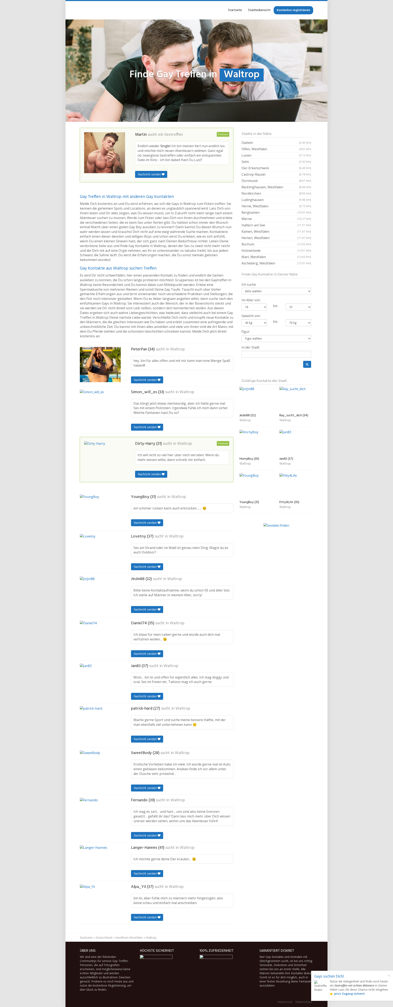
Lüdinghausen (276, 200)
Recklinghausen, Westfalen (276, 187)
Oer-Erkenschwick (276, 168)
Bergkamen (276, 212)
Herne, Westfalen (276, 206)
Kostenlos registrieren (293, 10)
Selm (276, 161)
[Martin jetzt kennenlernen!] (104, 152)
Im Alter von (251, 300)
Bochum (276, 244)
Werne (276, 219)
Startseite (235, 10)
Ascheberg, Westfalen (276, 263)
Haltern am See (276, 225)
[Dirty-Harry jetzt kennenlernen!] (104, 458)
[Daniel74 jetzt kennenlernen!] (100, 637)
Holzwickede (276, 250)
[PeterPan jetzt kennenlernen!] (100, 364)
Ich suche (249, 284)
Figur (246, 331)
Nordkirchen (276, 193)
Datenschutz (303, 1002)
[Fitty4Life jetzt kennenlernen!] (296, 486)
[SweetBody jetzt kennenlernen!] (100, 768)
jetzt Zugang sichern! (349, 994)
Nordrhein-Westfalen (129, 937)
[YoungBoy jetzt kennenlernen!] (100, 511)
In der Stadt (250, 347)
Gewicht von (251, 316)
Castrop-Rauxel (276, 174)
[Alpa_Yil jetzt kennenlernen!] (100, 901)
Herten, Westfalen (276, 238)
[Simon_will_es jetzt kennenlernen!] (100, 407)
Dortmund (276, 180)
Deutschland (104, 937)
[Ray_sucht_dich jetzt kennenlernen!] (296, 399)
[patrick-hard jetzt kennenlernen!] (100, 725)
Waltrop (177, 349)
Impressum (285, 1002)
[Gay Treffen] (80, 10)
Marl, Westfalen (276, 257)
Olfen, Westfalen (276, 149)
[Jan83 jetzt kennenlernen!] (100, 682)
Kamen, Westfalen (276, 231)
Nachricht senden (150, 174)
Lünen (276, 155)
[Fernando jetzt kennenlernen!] (100, 815)
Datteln (276, 142)
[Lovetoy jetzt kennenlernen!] (100, 551)
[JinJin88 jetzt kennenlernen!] (100, 595)
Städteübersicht (259, 10)
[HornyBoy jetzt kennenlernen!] (256, 442)
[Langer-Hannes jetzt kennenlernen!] (100, 861)
